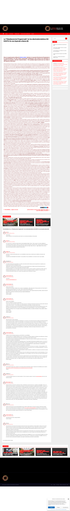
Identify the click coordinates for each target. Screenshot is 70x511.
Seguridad (28, 451)
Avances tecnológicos (39, 450)
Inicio (7, 33)
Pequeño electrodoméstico (45, 451)
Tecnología (17, 33)
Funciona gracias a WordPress (6, 484)
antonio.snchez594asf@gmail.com (11, 279)
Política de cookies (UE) (25, 33)
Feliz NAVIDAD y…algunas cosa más (11, 209)
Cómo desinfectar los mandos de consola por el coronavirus (26, 225)
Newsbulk (13, 484)
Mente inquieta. (8, 382)
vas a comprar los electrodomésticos (30, 407)
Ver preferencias (65, 507)
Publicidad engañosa (55, 452)
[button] (67, 33)
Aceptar (51, 507)
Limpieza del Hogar (39, 451)
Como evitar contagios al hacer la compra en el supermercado (9, 225)
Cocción (21, 450)
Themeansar (17, 484)
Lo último (11, 33)
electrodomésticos (39, 376)
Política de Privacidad (58, 509)
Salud (33, 33)
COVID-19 (5, 452)
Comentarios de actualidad (26, 450)
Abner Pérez (55, 73)
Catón (7, 240)
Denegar (58, 507)
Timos (63, 452)
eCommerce (57, 451)
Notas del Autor (22, 451)
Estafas (60, 451)
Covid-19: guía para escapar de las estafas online (59, 454)
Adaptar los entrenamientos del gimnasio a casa (10, 454)
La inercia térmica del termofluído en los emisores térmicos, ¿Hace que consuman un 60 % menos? (60, 64)
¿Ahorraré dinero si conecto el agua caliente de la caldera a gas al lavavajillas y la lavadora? (37, 210)
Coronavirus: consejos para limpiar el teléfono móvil (42, 224)
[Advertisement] (24, 12)
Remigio (7, 251)
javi (6, 232)
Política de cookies (53, 509)
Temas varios (10, 452)
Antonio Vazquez (9, 275)
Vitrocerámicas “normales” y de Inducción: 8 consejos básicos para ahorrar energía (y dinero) (60, 74)
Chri (54, 67)
